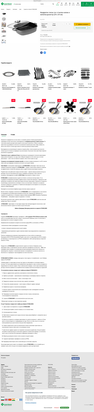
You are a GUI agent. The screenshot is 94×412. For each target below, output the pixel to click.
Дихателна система (5, 389)
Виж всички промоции (81, 27)
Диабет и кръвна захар (30, 369)
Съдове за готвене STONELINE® (79, 369)
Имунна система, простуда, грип (8, 372)
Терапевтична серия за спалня (78, 367)
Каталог (73, 384)
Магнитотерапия (28, 386)
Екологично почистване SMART (79, 381)
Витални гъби (28, 377)
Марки (73, 391)
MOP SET (74, 377)
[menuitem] (91, 4)
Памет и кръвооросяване (7, 386)
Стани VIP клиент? (37, 0)
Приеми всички (64, 407)
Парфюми (50, 384)
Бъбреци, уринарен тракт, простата (33, 367)
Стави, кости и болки (29, 370)
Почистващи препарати (77, 373)
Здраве (3, 364)
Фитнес (26, 381)
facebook (75, 358)
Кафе (2, 367)
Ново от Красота (52, 368)
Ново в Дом (74, 364)
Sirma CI (91, 404)
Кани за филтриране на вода (78, 370)
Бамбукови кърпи (76, 375)
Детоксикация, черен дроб (31, 366)
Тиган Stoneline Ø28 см (53, 121)
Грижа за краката (52, 381)
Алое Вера (3, 374)
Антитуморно (28, 378)
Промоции (74, 389)
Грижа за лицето (52, 373)
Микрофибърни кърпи (77, 366)
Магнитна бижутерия (29, 389)
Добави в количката (83, 24)
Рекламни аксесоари (76, 378)
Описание (4, 134)
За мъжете (3, 381)
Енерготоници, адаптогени (7, 377)
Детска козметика (52, 385)
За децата (3, 378)
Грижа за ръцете (51, 379)
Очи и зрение (4, 387)
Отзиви (13, 134)
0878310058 (18, 4)
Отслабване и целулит (30, 373)
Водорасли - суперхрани (30, 375)
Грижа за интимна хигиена (54, 378)
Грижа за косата (52, 372)
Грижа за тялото (52, 375)
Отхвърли (56, 407)
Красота (50, 367)
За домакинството (76, 372)
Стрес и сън (3, 384)
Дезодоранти (51, 382)
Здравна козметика (52, 370)
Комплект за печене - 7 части (85, 87)
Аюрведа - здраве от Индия (31, 380)
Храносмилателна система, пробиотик (33, 364)
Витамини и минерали (6, 369)
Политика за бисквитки (30, 402)
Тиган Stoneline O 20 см (38, 121)
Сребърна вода (28, 384)
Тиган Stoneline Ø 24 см (84, 121)
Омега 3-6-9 (3, 370)
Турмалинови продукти (30, 387)
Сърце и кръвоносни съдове (7, 391)
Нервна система (4, 383)
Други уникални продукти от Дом (79, 380)
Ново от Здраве (4, 366)
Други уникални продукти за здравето (33, 383)
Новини (73, 386)
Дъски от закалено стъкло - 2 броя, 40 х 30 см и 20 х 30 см (23, 89)
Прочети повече (43, 49)
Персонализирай (48, 407)
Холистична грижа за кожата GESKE (56, 387)
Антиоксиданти (4, 375)
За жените (3, 380)
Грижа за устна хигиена (53, 376)
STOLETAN (50, 364)
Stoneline (46, 34)
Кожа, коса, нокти (29, 372)
